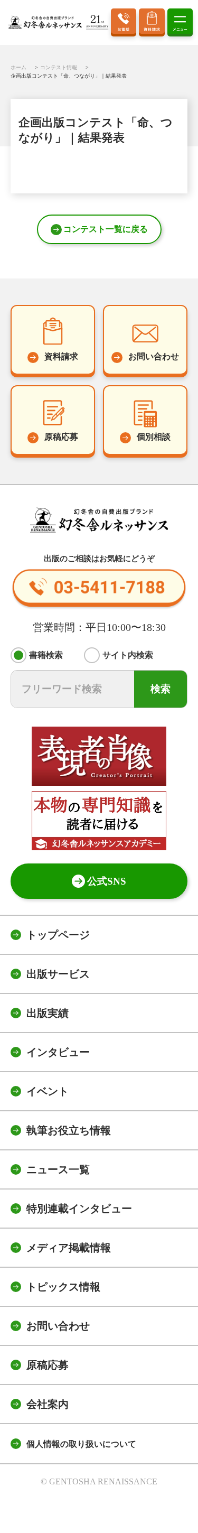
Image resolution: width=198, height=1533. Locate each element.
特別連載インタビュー (79, 1208)
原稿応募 (47, 1365)
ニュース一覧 (58, 1169)
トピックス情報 (63, 1287)
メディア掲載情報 (68, 1247)
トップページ (58, 935)
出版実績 (47, 1013)
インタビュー (58, 1052)
